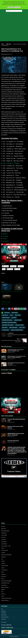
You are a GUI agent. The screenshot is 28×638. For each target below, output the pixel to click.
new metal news (5, 317)
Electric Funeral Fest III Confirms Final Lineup (17, 291)
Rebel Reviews (4, 615)
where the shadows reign (17, 330)
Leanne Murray (4, 544)
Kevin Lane (3, 537)
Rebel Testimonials (5, 587)
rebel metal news (19, 325)
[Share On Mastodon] (24, 309)
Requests (3, 589)
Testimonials (3, 619)
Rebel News (4, 327)
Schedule (3, 552)
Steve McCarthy (4, 550)
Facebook (5, 236)
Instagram (6, 241)
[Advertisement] (14, 27)
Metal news (17, 315)
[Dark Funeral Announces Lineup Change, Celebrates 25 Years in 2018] (6, 287)
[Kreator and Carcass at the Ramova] (4, 428)
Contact (3, 568)
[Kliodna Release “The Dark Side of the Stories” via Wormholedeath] (4, 358)
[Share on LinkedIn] (9, 309)
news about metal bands (7, 325)
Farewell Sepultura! (13, 440)
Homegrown (3, 613)
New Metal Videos (5, 600)
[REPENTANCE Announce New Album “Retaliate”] (4, 435)
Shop (2, 592)
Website (5, 234)
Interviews (3, 574)
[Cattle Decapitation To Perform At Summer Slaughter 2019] (4, 351)
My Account (3, 576)
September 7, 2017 (11, 365)
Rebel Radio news (13, 327)
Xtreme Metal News (4, 617)
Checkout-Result (4, 565)
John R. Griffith (4, 535)
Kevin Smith (3, 539)
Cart (2, 559)
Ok (8, 7)
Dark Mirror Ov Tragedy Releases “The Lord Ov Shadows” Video (5, 303)
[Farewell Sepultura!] (4, 442)
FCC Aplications (4, 570)
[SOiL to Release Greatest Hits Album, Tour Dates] (4, 364)
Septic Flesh (22, 327)
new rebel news (17, 320)
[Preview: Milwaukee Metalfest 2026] (4, 420)
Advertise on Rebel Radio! (6, 555)
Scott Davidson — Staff (5, 546)
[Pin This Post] (12, 309)
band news (7, 312)
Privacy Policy (4, 585)
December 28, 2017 (6, 54)
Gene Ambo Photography (6, 581)
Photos (2, 579)
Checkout (3, 563)
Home (2, 572)
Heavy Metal (5, 315)
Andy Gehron (3, 533)
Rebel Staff (3, 528)
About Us (3, 526)
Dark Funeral (15, 312)
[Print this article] (18, 309)
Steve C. (2, 548)
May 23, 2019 (10, 352)
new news (14, 317)
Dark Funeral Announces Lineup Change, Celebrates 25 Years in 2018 (6, 292)
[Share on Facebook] (2, 309)
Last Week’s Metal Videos (6, 598)
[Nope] (26, 4)
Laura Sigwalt (3, 541)
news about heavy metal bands (9, 322)
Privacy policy (17, 7)
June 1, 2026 (10, 422)
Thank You (3, 594)
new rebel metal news (7, 320)
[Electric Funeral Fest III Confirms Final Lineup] (18, 287)
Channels (3, 561)
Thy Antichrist (5, 330)
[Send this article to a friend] (15, 309)
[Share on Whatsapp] (21, 309)
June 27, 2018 (11, 358)
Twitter (5, 239)
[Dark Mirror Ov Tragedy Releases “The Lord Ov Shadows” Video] (6, 298)
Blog (2, 609)
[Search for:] (14, 11)
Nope (12, 7)
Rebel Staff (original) (5, 531)
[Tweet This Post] (6, 309)
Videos (2, 596)
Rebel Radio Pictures (5, 583)
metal (11, 315)
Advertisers (3, 557)
